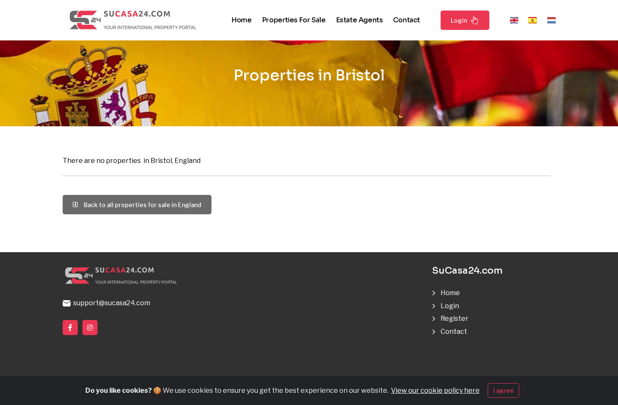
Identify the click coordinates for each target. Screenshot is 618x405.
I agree (503, 390)
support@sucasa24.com (110, 303)
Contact (406, 20)
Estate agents (359, 20)
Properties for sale (293, 20)
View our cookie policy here (435, 390)
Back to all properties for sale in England (141, 204)
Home (241, 20)
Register (454, 318)
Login (459, 20)
